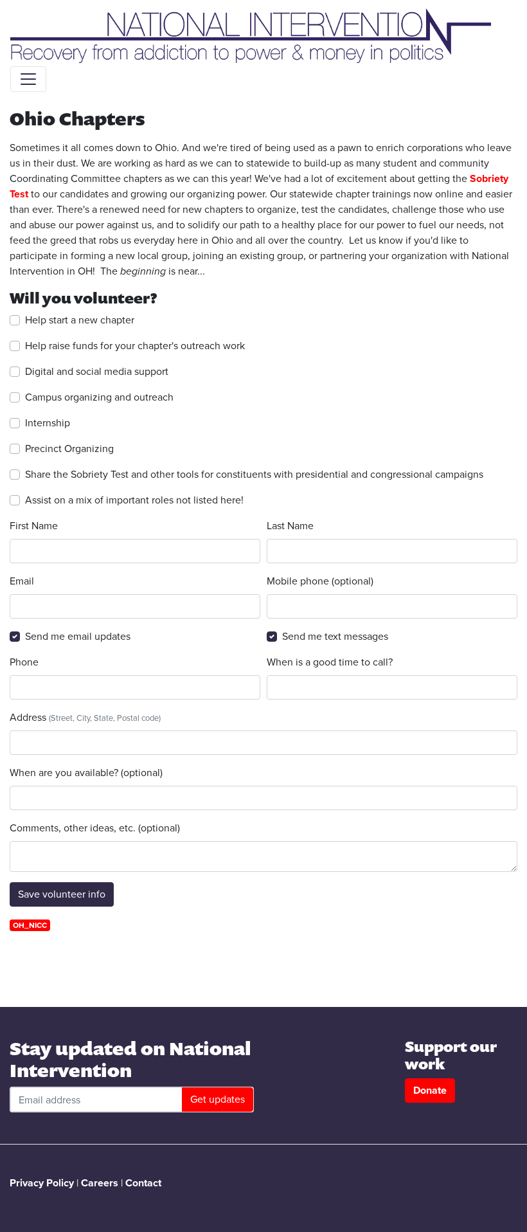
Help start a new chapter (79, 320)
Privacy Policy (42, 1182)
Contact (143, 1182)
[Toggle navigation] (28, 79)
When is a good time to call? (330, 662)
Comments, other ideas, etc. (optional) (95, 827)
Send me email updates (77, 636)
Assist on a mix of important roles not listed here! (134, 500)
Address (85, 717)
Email (22, 581)
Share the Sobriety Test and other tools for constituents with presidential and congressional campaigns (254, 474)
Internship (47, 422)
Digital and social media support (96, 371)
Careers (99, 1182)
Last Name (290, 525)
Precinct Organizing (69, 448)
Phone (24, 662)
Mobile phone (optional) (320, 581)
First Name (34, 525)
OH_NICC (30, 925)
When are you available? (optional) (86, 772)
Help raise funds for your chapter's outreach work (135, 345)
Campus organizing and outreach (99, 397)
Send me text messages (335, 636)
